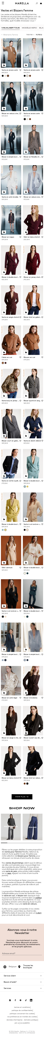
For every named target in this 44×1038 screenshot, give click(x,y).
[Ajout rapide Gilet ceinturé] (4, 562)
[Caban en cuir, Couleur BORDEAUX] (5, 363)
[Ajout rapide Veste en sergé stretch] (4, 312)
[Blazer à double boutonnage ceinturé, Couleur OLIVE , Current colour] (5, 530)
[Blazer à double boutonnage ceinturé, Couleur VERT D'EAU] (3, 530)
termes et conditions (22, 1007)
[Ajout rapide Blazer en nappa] (4, 232)
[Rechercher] (37, 3)
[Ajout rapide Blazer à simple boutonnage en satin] (4, 649)
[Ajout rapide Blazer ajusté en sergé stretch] (26, 395)
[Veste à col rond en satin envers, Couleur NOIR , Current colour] (3, 617)
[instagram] (10, 1000)
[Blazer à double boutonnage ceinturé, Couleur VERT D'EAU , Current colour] (25, 486)
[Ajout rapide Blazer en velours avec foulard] (26, 192)
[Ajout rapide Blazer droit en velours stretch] (26, 773)
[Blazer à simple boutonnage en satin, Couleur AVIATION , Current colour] (5, 660)
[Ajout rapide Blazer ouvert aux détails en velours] (26, 733)
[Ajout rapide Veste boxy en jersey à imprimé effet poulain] (4, 395)
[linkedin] (31, 1000)
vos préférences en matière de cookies (22, 1016)
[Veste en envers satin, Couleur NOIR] (3, 76)
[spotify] (20, 1000)
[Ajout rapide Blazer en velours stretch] (4, 108)
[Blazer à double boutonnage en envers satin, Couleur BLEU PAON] (27, 573)
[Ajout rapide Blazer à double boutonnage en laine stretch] (4, 272)
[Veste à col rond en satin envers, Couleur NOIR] (25, 530)
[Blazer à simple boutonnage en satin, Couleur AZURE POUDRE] (3, 660)
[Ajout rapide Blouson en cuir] (26, 352)
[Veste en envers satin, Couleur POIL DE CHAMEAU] (30, 76)
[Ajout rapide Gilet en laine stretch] (26, 232)
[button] (39, 35)
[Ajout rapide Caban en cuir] (4, 352)
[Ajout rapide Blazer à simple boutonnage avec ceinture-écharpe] (4, 152)
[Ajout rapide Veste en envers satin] (4, 65)
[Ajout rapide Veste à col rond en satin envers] (26, 519)
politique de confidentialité (22, 1010)
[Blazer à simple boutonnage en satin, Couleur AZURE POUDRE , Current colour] (25, 660)
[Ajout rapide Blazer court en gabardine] (4, 435)
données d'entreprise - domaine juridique (22, 1020)
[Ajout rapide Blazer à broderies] (26, 692)
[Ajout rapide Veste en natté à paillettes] (4, 476)
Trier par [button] (29, 34)
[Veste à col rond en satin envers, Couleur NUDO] (5, 617)
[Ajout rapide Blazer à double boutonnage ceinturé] (26, 476)
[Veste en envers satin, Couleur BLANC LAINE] (5, 76)
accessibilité (25, 1023)
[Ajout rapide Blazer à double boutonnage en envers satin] (26, 562)
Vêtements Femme (10, 35)
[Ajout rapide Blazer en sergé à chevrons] (4, 733)
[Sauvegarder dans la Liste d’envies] (20, 71)
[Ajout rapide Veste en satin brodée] (4, 192)
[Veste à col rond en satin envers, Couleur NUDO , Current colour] (27, 530)
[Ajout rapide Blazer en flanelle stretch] (26, 152)
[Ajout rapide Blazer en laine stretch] (4, 773)
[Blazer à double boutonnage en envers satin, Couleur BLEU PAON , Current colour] (27, 617)
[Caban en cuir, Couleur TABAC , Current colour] (3, 363)
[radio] (10, 28)
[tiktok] (26, 1000)
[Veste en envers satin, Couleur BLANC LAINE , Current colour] (27, 76)
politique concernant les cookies (22, 1013)
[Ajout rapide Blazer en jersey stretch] (26, 272)
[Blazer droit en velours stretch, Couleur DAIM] (25, 784)
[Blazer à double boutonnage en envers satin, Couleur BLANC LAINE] (25, 617)
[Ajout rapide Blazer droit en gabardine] (26, 312)
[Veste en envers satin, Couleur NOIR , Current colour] (25, 119)
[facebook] (15, 1000)
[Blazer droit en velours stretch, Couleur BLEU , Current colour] (27, 784)
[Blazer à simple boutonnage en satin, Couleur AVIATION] (27, 660)
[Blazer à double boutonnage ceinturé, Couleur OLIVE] (27, 486)
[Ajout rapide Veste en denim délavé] (26, 435)
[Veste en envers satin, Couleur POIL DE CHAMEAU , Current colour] (8, 76)
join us (17, 1023)
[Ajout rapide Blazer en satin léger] (4, 692)
